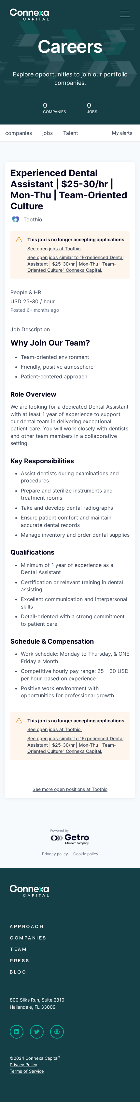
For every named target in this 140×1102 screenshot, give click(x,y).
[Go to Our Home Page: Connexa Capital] (29, 19)
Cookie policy (85, 853)
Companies (28, 938)
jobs (47, 133)
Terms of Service (27, 1071)
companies (18, 133)
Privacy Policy (23, 1064)
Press (20, 960)
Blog (18, 972)
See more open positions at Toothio (70, 789)
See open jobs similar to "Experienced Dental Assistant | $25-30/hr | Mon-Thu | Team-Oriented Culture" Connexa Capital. (75, 264)
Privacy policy (55, 853)
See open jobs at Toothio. (54, 248)
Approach (27, 926)
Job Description (30, 329)
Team (18, 949)
